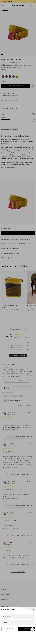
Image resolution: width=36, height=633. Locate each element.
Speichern (26, 629)
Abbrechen (9, 629)
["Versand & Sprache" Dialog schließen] (34, 610)
